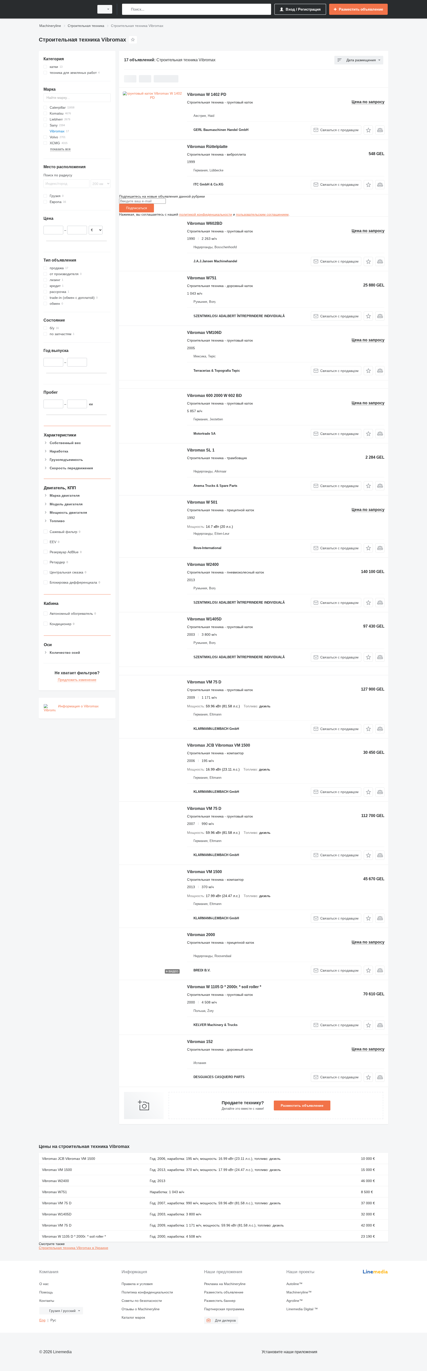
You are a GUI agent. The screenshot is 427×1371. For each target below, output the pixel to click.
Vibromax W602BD (204, 223)
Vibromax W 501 (202, 502)
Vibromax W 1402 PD (206, 94)
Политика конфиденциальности (147, 1292)
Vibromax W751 (201, 278)
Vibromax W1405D (204, 619)
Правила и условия (137, 1284)
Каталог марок (133, 1317)
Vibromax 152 (200, 1042)
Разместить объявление (302, 1105)
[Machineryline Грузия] (65, 9)
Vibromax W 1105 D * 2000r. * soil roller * (224, 987)
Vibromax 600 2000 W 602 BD (214, 395)
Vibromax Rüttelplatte (207, 146)
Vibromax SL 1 (200, 450)
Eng (42, 1320)
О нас (44, 1284)
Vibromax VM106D (204, 332)
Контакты (46, 1301)
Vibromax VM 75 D (204, 682)
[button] (368, 130)
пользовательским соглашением (262, 214)
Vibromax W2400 (203, 564)
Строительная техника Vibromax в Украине (73, 1248)
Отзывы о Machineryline (141, 1309)
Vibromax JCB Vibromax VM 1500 (218, 745)
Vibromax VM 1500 (204, 872)
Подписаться (136, 208)
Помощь (46, 1292)
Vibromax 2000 (201, 935)
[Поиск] (127, 9)
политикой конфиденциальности (205, 214)
